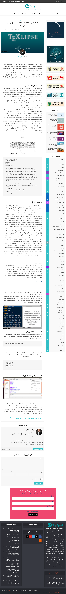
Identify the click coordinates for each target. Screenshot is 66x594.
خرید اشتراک (17, 14)
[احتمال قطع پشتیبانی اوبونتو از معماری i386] (60, 139)
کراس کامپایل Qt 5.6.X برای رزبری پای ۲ (52, 115)
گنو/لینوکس (22, 20)
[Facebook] (40, 536)
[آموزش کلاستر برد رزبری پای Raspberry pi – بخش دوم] (60, 133)
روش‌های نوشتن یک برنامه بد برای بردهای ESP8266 (12, 542)
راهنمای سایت (62, 592)
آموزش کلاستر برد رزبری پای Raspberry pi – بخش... (52, 134)
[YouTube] (30, 536)
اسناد (8, 417)
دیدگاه (41, 459)
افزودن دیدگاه (32, 29)
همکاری (12, 1)
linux (27, 417)
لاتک (32, 419)
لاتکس (27, 419)
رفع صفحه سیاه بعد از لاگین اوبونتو (52, 125)
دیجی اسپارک (10, 590)
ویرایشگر (18, 419)
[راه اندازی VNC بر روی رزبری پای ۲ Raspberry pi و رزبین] (60, 143)
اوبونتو (39, 419)
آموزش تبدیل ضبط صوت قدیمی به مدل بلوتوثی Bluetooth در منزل (12, 530)
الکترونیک (41, 14)
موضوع (52, 14)
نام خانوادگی (50, 506)
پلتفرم (57, 14)
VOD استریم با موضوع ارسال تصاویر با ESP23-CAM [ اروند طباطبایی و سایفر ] (56, 582)
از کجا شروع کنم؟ (25, 14)
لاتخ (35, 419)
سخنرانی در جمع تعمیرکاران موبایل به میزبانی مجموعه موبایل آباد (56, 577)
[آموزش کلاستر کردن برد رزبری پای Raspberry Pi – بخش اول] (60, 149)
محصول (47, 14)
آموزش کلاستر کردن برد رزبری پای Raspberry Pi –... (52, 149)
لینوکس (23, 419)
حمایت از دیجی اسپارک (19, 1)
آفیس (11, 417)
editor (34, 417)
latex (31, 417)
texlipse (20, 417)
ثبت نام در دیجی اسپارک (37, 592)
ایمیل (26, 472)
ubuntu (15, 417)
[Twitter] (33, 536)
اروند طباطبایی (23, 29)
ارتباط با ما (3, 1)
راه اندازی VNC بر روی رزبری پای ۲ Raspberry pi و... (52, 144)
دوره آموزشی (34, 14)
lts (24, 417)
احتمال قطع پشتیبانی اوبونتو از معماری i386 (52, 138)
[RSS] (40, 540)
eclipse (39, 417)
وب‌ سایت (12, 472)
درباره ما (8, 1)
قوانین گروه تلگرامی (55, 592)
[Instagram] (36, 536)
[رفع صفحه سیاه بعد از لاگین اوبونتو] (60, 127)
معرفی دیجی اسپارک (47, 592)
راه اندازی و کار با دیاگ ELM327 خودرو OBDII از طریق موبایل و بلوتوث (13, 536)
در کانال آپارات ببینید (55, 573)
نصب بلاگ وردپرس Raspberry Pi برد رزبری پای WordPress (52, 121)
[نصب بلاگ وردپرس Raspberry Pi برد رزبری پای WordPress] (60, 120)
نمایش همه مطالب (38, 449)
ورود (12, 14)
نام (42, 472)
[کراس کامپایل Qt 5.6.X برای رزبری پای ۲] (60, 115)
